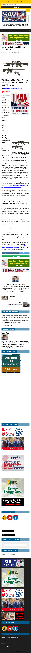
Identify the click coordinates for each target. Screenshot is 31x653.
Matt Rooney (16, 52)
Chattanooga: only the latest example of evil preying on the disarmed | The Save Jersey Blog (15, 321)
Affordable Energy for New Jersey (10, 637)
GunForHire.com (5, 641)
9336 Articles (22, 284)
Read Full (21, 346)
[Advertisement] (18, 127)
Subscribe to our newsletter (8, 554)
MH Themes (23, 651)
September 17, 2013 (7, 52)
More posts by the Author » (8, 348)
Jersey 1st (4, 643)
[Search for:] (15, 545)
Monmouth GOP (5, 647)
